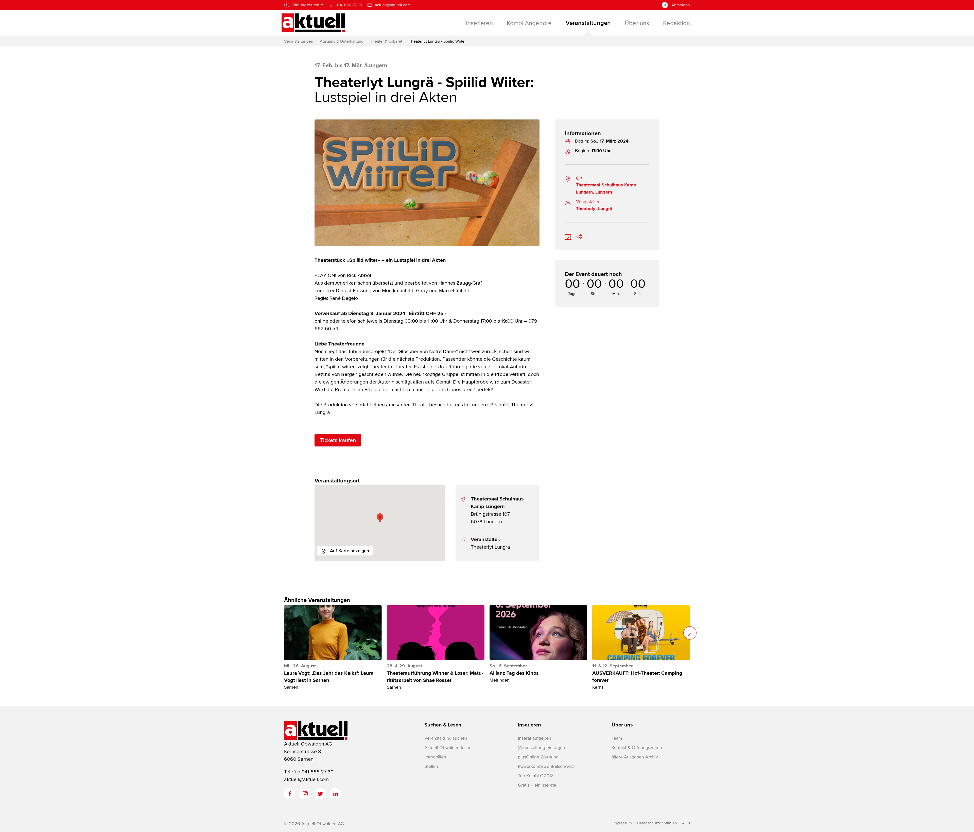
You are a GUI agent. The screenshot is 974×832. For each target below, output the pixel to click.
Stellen (431, 766)
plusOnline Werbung (538, 757)
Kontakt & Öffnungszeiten (637, 747)
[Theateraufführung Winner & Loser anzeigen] (435, 632)
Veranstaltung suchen (445, 738)
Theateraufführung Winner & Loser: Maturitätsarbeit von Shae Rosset (435, 676)
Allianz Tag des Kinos (514, 673)
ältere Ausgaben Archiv (635, 757)
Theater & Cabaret (386, 41)
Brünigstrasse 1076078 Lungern (497, 510)
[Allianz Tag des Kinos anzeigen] (538, 632)
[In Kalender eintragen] (568, 236)
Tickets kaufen (338, 440)
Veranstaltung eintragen (541, 747)
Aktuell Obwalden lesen (448, 747)
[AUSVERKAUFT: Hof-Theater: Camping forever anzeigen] (641, 632)
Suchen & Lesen (442, 725)
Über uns (622, 725)
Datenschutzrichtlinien (657, 823)
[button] (380, 518)
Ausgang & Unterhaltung (341, 41)
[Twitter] (320, 794)
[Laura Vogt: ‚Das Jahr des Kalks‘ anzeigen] (333, 632)
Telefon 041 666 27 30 (309, 771)
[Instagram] (305, 794)
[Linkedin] (335, 794)
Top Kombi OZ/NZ (536, 775)
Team (617, 738)
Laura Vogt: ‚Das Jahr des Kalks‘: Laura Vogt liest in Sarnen (329, 676)
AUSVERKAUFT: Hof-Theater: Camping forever (637, 676)
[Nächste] (690, 632)
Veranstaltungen (298, 41)
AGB (686, 823)
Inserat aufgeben (534, 738)
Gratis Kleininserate (537, 785)
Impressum (622, 823)
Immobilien (435, 757)
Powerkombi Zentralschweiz (546, 766)
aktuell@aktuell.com (306, 779)
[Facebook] (289, 794)
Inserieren (529, 725)
